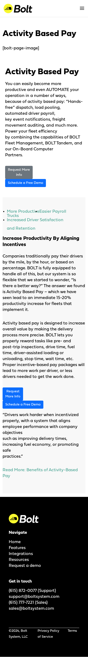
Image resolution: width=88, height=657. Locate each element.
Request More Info (19, 172)
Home (15, 542)
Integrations (21, 554)
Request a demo (25, 566)
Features (17, 548)
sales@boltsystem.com (31, 609)
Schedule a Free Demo (25, 183)
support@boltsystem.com (34, 597)
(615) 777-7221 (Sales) (28, 603)
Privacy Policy (48, 631)
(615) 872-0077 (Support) (32, 591)
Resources (19, 560)
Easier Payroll (52, 212)
